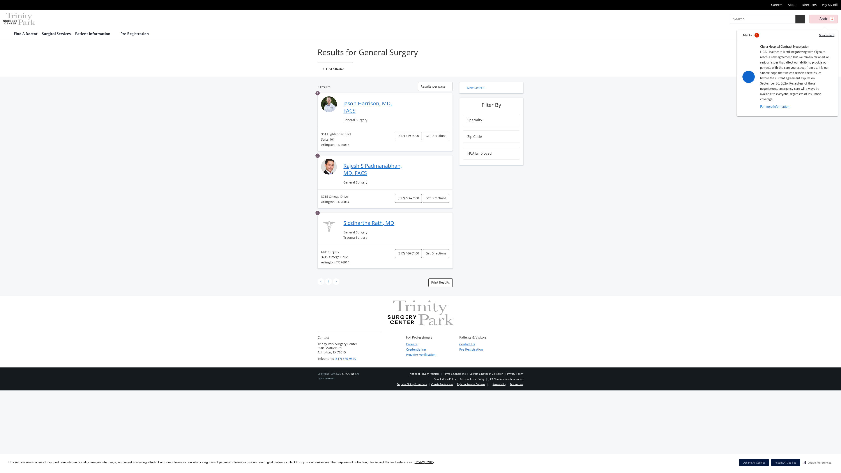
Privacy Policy (424, 462)
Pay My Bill (830, 5)
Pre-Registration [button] (135, 33)
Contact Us (467, 344)
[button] (817, 462)
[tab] (491, 120)
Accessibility (499, 384)
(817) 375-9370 (345, 359)
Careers (777, 5)
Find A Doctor (25, 33)
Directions (809, 5)
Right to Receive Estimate (471, 384)
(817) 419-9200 (408, 136)
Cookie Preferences (442, 384)
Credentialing (416, 349)
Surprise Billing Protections (412, 384)
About (792, 5)
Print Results (440, 282)
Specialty (474, 120)
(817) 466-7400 (408, 198)
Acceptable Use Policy (472, 379)
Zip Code (474, 136)
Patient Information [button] (93, 33)
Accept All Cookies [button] (785, 462)
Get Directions (436, 136)
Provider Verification (421, 355)
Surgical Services (56, 33)
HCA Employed (479, 153)
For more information (774, 106)
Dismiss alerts (826, 35)
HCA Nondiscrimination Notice (505, 379)
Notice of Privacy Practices (424, 373)
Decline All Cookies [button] (754, 462)
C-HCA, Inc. (348, 373)
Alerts (826, 18)
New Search (475, 88)
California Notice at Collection (486, 373)
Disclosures (516, 384)
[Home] (6, 34)
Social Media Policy (445, 379)
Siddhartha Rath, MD (368, 222)
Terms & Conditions (454, 373)
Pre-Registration (471, 349)
